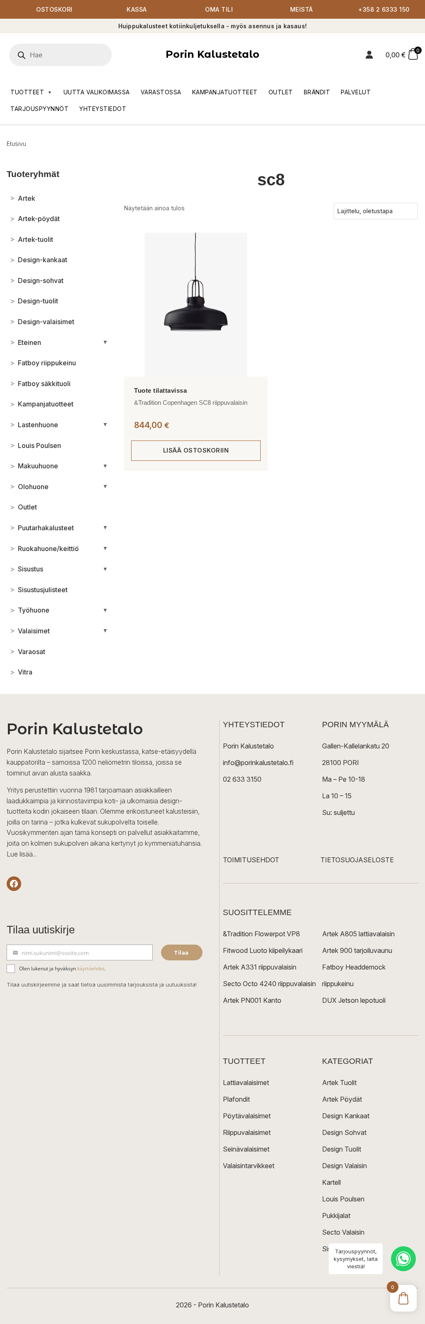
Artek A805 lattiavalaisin (358, 934)
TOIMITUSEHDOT (251, 860)
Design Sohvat (344, 1132)
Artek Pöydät (342, 1099)
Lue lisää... (22, 854)
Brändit (317, 92)
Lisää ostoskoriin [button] (196, 450)
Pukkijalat (336, 1215)
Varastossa (161, 92)
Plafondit (236, 1099)
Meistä (301, 9)
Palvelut (356, 92)
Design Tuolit (341, 1149)
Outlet (281, 92)
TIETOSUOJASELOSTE (357, 860)
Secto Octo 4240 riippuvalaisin (269, 983)
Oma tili (219, 9)
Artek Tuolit (339, 1082)
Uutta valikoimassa (97, 92)
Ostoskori (54, 9)
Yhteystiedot (102, 108)
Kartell (331, 1182)
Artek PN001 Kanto (252, 1000)
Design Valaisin (344, 1166)
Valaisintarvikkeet (248, 1166)
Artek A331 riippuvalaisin (259, 967)
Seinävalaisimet (246, 1149)
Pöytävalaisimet (247, 1116)
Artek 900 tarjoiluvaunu (357, 950)
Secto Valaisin (343, 1232)
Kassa (137, 9)
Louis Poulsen (343, 1199)
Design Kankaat (345, 1116)
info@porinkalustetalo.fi (258, 762)
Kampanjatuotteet (225, 92)
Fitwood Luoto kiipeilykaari (263, 950)
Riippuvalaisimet (247, 1132)
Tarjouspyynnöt (39, 108)
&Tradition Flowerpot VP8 (261, 934)
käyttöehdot (91, 968)
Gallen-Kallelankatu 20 (355, 746)
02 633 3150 (242, 779)
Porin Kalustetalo (212, 54)
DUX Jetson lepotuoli (354, 1000)
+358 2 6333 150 (384, 9)
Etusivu (16, 143)
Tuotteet (27, 92)
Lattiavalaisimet (246, 1082)
